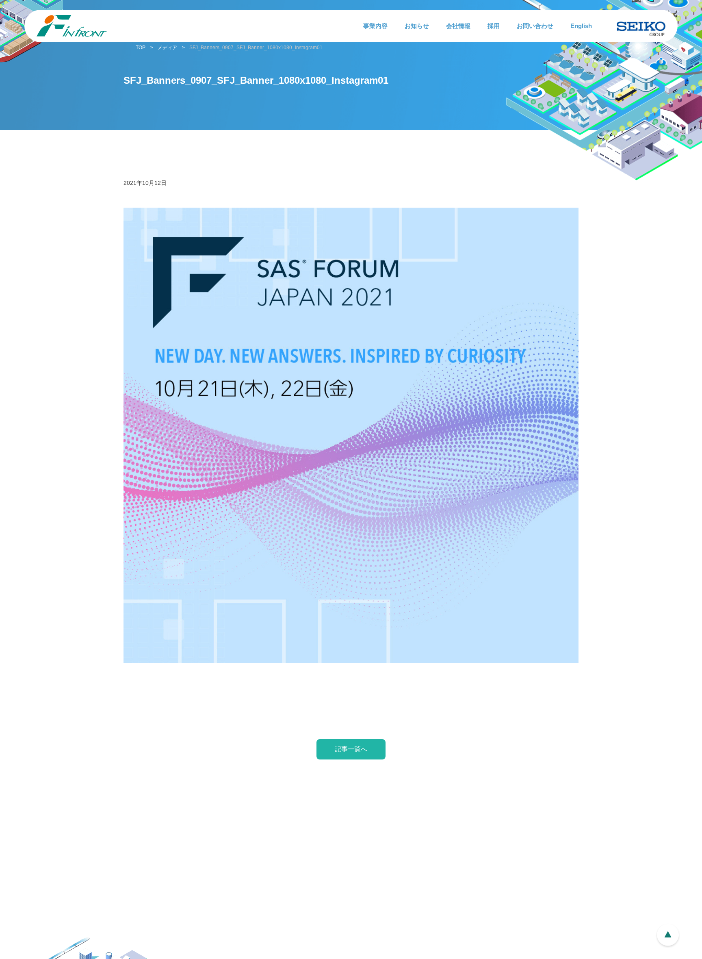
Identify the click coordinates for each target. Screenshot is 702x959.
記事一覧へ (351, 749)
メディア (167, 47)
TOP (140, 47)
